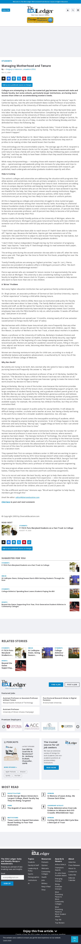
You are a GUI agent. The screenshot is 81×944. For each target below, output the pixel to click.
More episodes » (10, 767)
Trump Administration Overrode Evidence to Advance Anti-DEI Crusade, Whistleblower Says (62, 810)
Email (3, 873)
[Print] (4, 79)
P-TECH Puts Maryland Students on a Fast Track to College (46, 528)
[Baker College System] (32, 726)
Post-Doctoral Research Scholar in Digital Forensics (59, 699)
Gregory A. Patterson (14, 69)
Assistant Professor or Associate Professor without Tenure (20, 699)
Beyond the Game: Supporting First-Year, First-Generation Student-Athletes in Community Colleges (34, 605)
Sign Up (7, 883)
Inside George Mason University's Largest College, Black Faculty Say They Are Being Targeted (23, 798)
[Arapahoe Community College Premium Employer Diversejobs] (67, 726)
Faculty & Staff (14, 793)
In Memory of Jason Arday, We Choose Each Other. (61, 797)
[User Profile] (68, 10)
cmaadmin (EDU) (29, 69)
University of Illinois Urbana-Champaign (18, 712)
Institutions (13, 818)
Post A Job (72, 685)
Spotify (8, 775)
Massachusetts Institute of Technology (18, 703)
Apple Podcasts (11, 772)
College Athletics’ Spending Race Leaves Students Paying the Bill (28, 591)
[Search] (73, 10)
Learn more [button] (7, 940)
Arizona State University (52, 703)
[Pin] (24, 79)
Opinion (50, 793)
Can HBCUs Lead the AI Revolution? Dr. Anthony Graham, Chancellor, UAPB (27, 756)
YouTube (17, 775)
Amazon (23, 772)
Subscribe (5, 10)
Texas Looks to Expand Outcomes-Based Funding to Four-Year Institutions (23, 822)
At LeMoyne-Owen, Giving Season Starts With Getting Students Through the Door (33, 579)
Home (10, 805)
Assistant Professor (11, 709)
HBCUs (4, 576)
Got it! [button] (74, 939)
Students (7, 61)
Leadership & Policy (55, 805)
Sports (4, 602)
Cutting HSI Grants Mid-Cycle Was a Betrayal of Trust (62, 821)
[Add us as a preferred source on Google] (29, 79)
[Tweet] (19, 79)
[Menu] (78, 10)
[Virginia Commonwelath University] (14, 726)
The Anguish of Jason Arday (20, 808)
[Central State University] (49, 726)
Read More (51, 767)
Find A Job (56, 685)
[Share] (9, 79)
